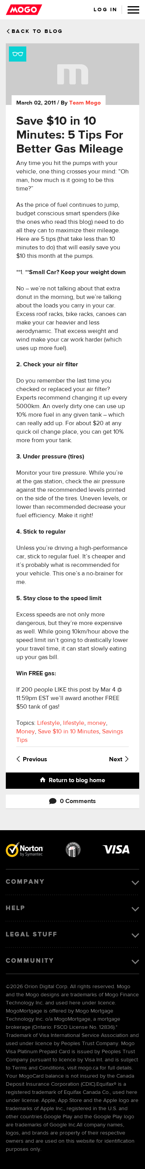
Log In (106, 9)
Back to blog (37, 31)
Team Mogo (85, 103)
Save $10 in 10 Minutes (68, 732)
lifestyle (73, 723)
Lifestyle (48, 723)
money (96, 723)
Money (25, 732)
